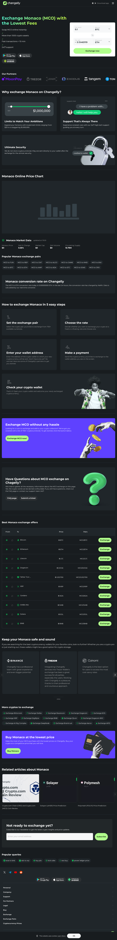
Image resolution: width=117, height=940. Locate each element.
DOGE (60, 568)
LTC (61, 559)
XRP (22, 586)
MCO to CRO (94, 267)
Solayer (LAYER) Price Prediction (53, 806)
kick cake (50, 861)
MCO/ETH (83, 549)
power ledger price (80, 861)
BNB (22, 623)
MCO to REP (23, 262)
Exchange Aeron (84, 723)
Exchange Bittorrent (12, 713)
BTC (61, 540)
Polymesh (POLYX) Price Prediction (92, 806)
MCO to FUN (8, 262)
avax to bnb (9, 861)
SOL (61, 614)
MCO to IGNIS (79, 267)
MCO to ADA (51, 267)
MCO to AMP (36, 267)
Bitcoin (23, 540)
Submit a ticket (28, 498)
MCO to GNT (37, 262)
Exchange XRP (10, 718)
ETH (61, 549)
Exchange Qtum (69, 718)
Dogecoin (24, 568)
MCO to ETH (22, 267)
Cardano (23, 596)
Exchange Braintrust (62, 723)
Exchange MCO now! (17, 438)
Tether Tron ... (25, 577)
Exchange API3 (103, 723)
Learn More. (62, 936)
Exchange (105, 540)
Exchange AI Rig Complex (14, 723)
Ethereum (24, 549)
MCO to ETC (65, 267)
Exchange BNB (50, 718)
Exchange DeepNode (39, 723)
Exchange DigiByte (30, 718)
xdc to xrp (24, 861)
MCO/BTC (83, 540)
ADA (61, 596)
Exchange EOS (98, 713)
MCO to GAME (67, 262)
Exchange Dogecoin (78, 713)
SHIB (61, 605)
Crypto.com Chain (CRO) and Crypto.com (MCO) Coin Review (18, 807)
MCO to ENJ (96, 262)
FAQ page (12, 498)
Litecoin (23, 558)
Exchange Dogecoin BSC (92, 718)
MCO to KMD (82, 262)
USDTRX (59, 577)
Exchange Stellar (34, 713)
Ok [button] (74, 936)
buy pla (37, 861)
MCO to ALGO (51, 262)
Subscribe (101, 837)
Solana (23, 614)
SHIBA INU (24, 605)
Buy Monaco (13, 751)
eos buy (63, 861)
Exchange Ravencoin (55, 713)
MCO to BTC (8, 267)
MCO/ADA (83, 596)
